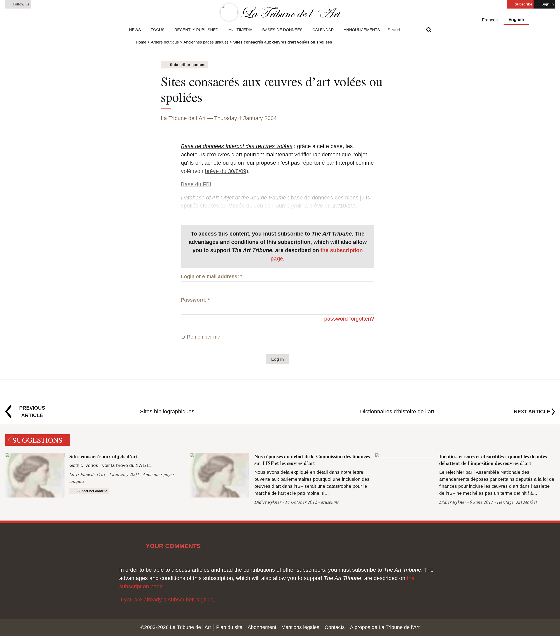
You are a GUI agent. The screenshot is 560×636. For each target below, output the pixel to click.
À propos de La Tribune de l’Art (385, 627)
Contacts (335, 627)
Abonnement (262, 627)
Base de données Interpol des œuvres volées (236, 146)
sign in (204, 599)
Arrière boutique (165, 42)
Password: (195, 300)
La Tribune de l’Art (183, 118)
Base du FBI (196, 184)
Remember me (203, 337)
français (490, 19)
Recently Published (196, 29)
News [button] (135, 29)
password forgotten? (349, 319)
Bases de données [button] (282, 29)
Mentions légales (300, 627)
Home (141, 42)
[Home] (280, 12)
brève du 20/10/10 (331, 206)
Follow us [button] (21, 4)
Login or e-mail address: (211, 276)
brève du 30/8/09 (225, 171)
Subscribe (523, 4)
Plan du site (229, 627)
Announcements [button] (362, 29)
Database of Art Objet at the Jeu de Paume (233, 197)
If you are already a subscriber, (157, 599)
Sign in (547, 4)
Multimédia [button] (240, 29)
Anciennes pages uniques (206, 42)
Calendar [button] (323, 29)
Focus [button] (157, 29)
